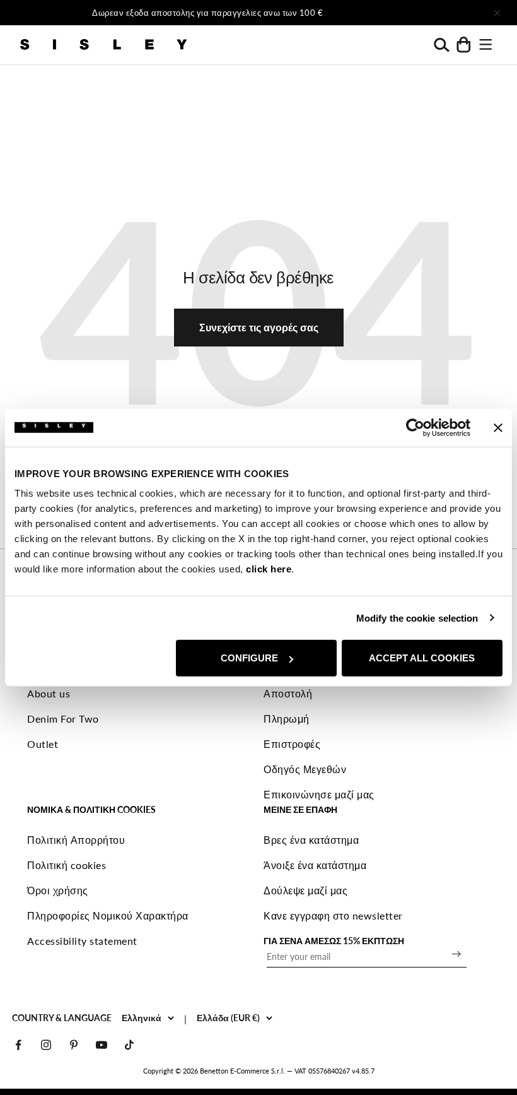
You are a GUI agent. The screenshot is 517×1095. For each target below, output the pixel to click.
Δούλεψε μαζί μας (305, 890)
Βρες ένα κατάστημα (311, 840)
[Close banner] (498, 427)
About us (48, 693)
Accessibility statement (82, 941)
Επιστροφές (292, 744)
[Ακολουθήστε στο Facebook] (18, 1044)
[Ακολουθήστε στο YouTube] (101, 1044)
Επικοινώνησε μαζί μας (319, 794)
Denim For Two (63, 719)
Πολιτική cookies (66, 865)
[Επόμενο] (395, 13)
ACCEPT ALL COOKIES (422, 658)
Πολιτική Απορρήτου (76, 840)
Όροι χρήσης (57, 890)
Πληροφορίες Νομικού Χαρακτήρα (108, 915)
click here (268, 569)
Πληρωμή (287, 719)
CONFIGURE (249, 658)
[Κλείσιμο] (497, 13)
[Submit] (456, 954)
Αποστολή (288, 693)
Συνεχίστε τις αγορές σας (258, 327)
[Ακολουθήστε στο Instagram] (46, 1044)
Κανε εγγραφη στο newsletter (333, 915)
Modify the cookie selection (417, 617)
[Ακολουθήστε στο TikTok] (129, 1044)
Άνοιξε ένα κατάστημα (315, 865)
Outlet (42, 744)
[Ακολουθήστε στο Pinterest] (73, 1044)
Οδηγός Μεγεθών (305, 769)
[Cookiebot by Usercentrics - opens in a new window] (415, 427)
